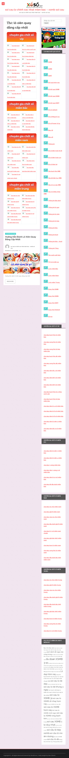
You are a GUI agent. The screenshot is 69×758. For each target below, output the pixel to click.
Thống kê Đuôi (53, 235)
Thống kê (51, 144)
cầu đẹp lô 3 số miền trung (53, 631)
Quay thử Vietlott (54, 310)
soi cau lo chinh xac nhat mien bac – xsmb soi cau (34, 9)
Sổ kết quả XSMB (53, 89)
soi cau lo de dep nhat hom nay (54, 684)
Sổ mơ (50, 316)
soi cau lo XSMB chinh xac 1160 (53, 704)
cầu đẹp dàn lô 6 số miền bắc (53, 411)
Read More (10, 281)
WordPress (34, 755)
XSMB (50, 62)
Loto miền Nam (53, 275)
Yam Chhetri (51, 755)
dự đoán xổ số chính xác (53, 665)
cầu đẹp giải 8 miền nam (52, 512)
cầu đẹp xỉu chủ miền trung (53, 580)
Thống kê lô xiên (53, 214)
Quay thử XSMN (53, 296)
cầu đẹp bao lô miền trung (53, 618)
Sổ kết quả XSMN (53, 96)
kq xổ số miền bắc (58, 669)
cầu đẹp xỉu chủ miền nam (52, 507)
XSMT (50, 76)
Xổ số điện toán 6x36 (55, 151)
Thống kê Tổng (53, 248)
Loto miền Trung (54, 282)
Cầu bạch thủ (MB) (54, 171)
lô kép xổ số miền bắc (55, 671)
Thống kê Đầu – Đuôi (55, 241)
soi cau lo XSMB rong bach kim (53, 716)
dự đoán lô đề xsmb (52, 663)
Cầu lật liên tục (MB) (55, 178)
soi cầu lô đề (53, 739)
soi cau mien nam (51, 718)
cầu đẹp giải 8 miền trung (52, 585)
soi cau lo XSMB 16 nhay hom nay (52, 701)
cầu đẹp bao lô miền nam (52, 545)
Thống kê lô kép (53, 221)
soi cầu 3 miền (59, 725)
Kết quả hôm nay (54, 82)
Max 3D (50, 130)
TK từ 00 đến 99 (53, 262)
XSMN (50, 69)
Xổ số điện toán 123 (54, 157)
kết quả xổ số (47, 671)
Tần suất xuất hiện (54, 255)
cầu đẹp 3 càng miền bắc (52, 465)
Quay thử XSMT (53, 303)
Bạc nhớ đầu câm (49, 648)
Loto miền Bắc (53, 269)
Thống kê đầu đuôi (54, 200)
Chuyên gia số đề (10, 233)
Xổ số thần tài (52, 164)
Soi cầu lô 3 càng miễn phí (50, 727)
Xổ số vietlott (52, 110)
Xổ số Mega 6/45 (54, 117)
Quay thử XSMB (53, 289)
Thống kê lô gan (53, 207)
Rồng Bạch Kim (56, 676)
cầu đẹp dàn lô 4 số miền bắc (53, 406)
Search (46, 23)
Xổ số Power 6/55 (54, 123)
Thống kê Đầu (53, 228)
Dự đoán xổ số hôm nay (55, 667)
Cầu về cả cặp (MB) (54, 185)
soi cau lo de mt (52, 692)
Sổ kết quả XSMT (53, 103)
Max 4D (50, 137)
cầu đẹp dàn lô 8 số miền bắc (53, 416)
